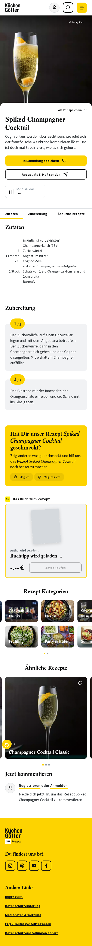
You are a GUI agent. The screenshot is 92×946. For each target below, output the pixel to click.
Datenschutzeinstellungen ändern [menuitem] (31, 933)
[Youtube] (34, 866)
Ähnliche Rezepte (71, 214)
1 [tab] (44, 653)
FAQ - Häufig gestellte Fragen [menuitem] (28, 924)
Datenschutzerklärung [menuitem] (22, 906)
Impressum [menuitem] (14, 897)
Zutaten (11, 214)
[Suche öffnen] (68, 7)
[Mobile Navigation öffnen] (82, 8)
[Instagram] (10, 866)
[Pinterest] (22, 866)
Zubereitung (37, 214)
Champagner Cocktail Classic (39, 752)
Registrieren (29, 785)
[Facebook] (46, 866)
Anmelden (59, 785)
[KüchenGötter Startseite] (13, 7)
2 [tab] (47, 653)
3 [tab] (49, 765)
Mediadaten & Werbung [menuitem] (23, 915)
